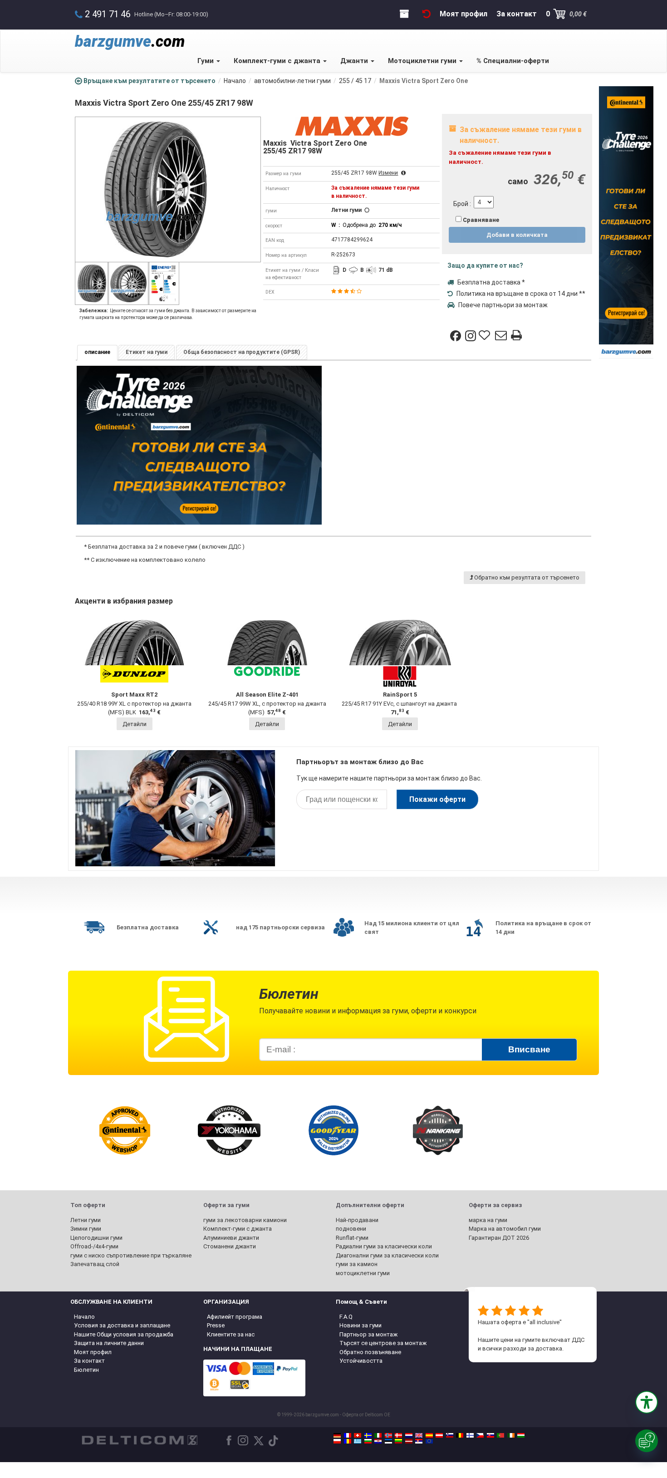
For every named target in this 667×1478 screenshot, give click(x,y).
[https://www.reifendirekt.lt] (398, 1441)
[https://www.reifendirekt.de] (337, 1435)
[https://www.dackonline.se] (368, 1435)
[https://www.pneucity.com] (500, 1435)
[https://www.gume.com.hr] (378, 1441)
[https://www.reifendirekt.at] (439, 1435)
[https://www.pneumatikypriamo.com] (490, 1435)
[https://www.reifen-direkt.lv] (408, 1441)
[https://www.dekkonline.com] (388, 1435)
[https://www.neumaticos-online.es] (429, 1435)
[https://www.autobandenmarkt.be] (459, 1435)
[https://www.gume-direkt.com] (449, 1435)
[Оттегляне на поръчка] (426, 14)
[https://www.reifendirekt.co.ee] (388, 1441)
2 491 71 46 (108, 14)
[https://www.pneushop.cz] (480, 1435)
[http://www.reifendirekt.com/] (429, 1441)
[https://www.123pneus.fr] (347, 1435)
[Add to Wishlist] (485, 335)
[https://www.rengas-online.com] (470, 1435)
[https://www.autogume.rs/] (418, 1441)
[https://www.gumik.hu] (521, 1435)
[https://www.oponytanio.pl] (337, 1441)
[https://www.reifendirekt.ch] (357, 1435)
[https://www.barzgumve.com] (368, 1441)
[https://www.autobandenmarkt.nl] (408, 1435)
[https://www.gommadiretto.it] (378, 1435)
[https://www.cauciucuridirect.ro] (347, 1441)
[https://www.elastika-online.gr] (357, 1441)
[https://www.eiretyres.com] (511, 1435)
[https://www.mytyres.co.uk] (418, 1435)
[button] (646, 1402)
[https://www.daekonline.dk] (398, 1435)
